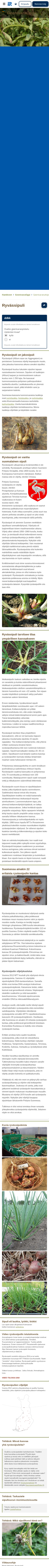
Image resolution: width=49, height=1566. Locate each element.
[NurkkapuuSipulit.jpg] (24, 1431)
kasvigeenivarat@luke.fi (34, 1485)
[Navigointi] (4, 4)
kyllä (11, 335)
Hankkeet (7, 294)
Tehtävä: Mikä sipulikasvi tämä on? (22, 1520)
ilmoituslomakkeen (27, 1483)
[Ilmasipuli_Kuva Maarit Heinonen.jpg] (24, 1555)
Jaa (44, 305)
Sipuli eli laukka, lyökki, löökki (19, 1321)
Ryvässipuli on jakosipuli (18, 354)
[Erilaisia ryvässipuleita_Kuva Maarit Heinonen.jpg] (24, 904)
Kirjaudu (25, 4)
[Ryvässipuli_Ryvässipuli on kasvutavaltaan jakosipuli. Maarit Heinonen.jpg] (24, 626)
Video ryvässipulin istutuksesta (20, 1334)
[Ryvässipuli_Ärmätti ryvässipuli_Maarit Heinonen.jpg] (24, 1280)
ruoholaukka (37, 398)
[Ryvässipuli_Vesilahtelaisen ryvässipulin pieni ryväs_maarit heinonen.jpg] (24, 449)
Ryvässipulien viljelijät (15, 1385)
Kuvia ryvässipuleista (14, 1125)
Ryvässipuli (13, 305)
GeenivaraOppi (22, 294)
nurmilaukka (11, 398)
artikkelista (20, 1327)
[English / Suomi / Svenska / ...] (15, 4)
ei (10, 339)
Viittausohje (9, 1562)
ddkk (7, 318)
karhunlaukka (8, 404)
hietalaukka (23, 398)
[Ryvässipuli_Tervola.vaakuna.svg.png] (37, 501)
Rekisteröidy (40, 4)
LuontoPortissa (15, 1509)
